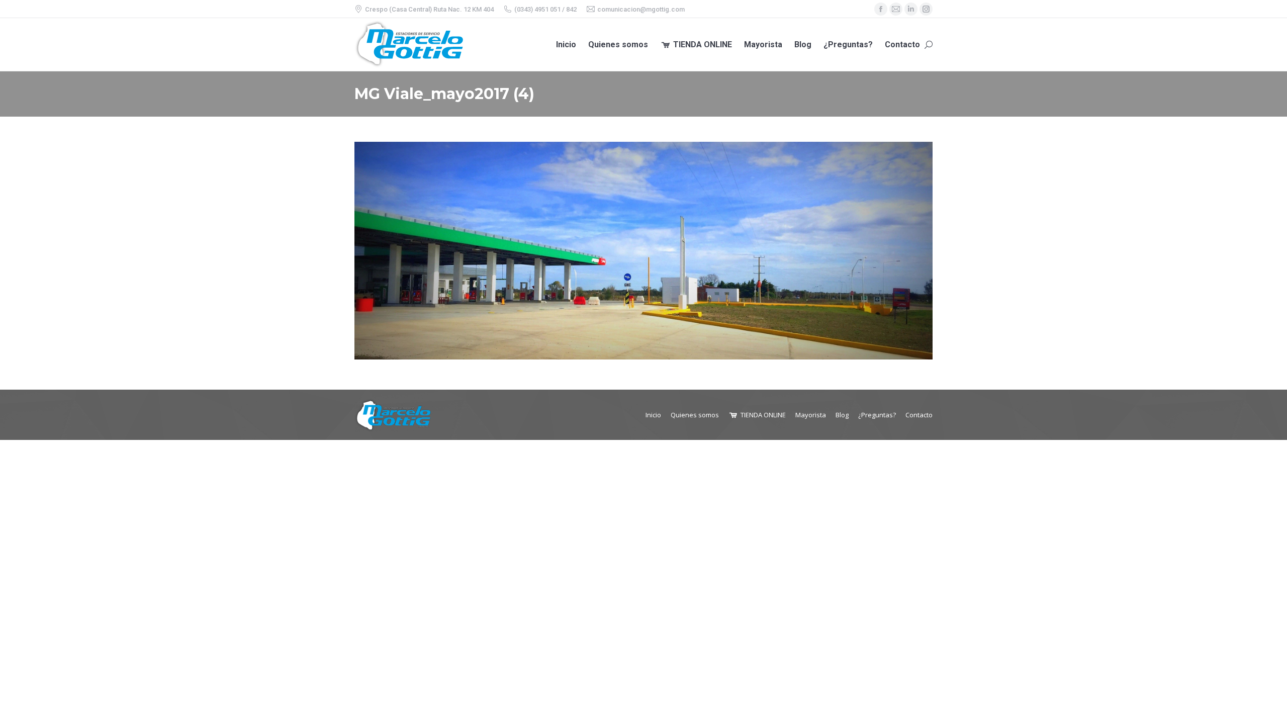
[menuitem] (566, 44)
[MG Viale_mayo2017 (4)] (643, 250)
